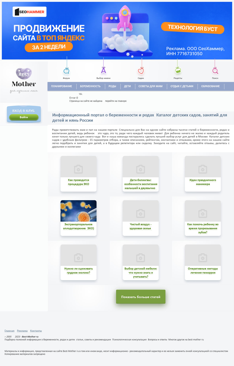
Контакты (36, 330)
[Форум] (66, 66)
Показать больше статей (140, 297)
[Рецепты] (178, 66)
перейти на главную (116, 101)
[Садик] (140, 66)
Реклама (22, 330)
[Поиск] (215, 66)
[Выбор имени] (103, 66)
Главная (9, 330)
